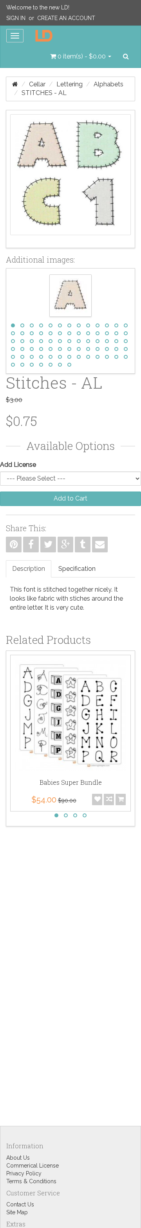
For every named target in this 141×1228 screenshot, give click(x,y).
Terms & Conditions (31, 1181)
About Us (18, 1158)
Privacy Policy (24, 1173)
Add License (18, 464)
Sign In (15, 18)
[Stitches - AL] (70, 179)
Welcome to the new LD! (37, 7)
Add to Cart (70, 498)
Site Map (17, 1212)
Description (28, 568)
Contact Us (20, 1204)
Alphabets (108, 84)
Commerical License (32, 1165)
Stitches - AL (44, 93)
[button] (80, 56)
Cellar (37, 84)
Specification (77, 568)
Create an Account (66, 18)
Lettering (69, 84)
